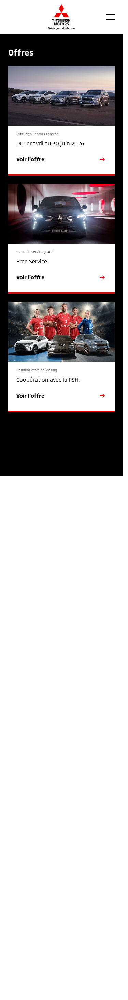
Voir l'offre (30, 159)
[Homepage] (61, 17)
